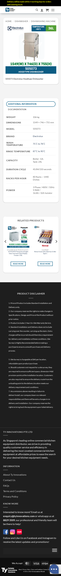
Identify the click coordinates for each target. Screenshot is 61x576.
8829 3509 (9, 520)
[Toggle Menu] (54, 551)
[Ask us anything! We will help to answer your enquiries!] (54, 569)
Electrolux (38, 136)
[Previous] (6, 247)
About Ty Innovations (14, 474)
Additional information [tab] (22, 104)
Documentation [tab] (17, 109)
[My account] (41, 10)
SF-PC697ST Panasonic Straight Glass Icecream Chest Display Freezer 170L (18, 253)
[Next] (56, 247)
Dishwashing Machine (43, 21)
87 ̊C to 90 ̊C (39, 151)
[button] (47, 10)
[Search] (37, 10)
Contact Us (9, 480)
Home (8, 21)
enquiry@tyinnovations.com (19, 516)
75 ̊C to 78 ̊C (39, 143)
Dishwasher (21, 21)
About (20, 569)
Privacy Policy (10, 496)
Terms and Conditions (15, 491)
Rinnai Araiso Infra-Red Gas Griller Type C (45, 252)
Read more (18, 264)
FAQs (6, 485)
